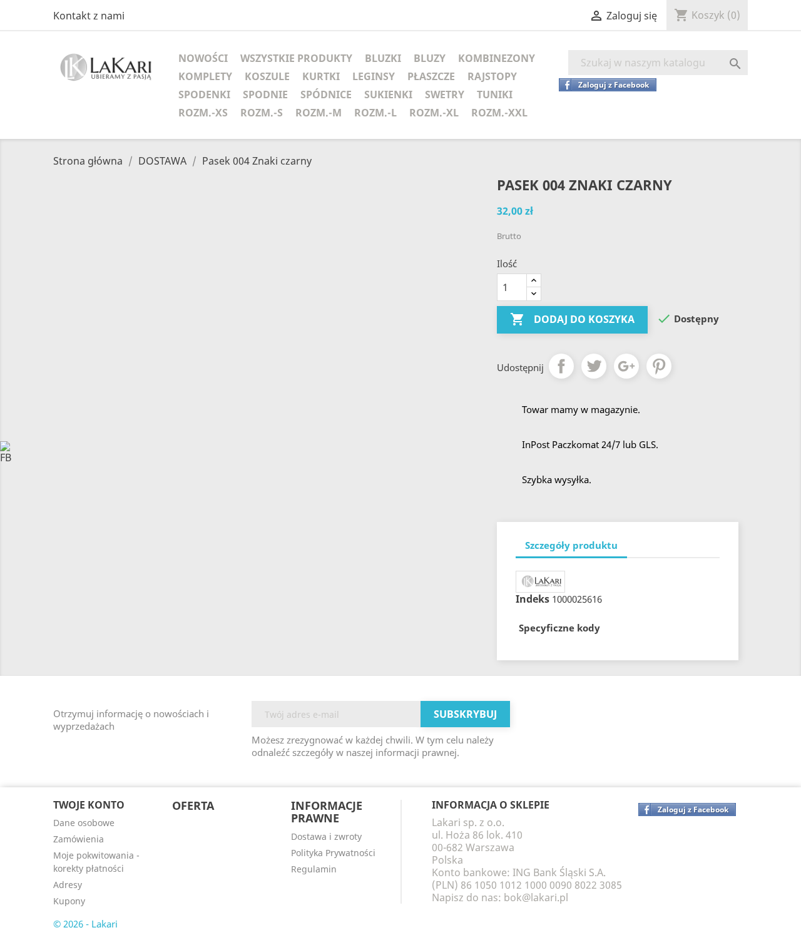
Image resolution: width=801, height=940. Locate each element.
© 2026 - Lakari (85, 923)
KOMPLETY (205, 76)
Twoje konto (89, 805)
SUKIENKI (388, 94)
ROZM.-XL (434, 113)
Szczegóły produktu (571, 545)
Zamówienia (78, 839)
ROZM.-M (318, 113)
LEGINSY (373, 76)
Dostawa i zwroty (326, 836)
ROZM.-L (375, 113)
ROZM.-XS (203, 113)
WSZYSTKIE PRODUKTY (296, 58)
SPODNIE (265, 94)
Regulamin (314, 869)
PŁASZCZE (431, 76)
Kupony (69, 901)
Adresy (67, 885)
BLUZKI (383, 58)
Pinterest (658, 366)
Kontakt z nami (89, 16)
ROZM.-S (261, 113)
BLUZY (430, 58)
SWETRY (444, 94)
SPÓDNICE (326, 94)
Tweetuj (593, 366)
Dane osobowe (84, 823)
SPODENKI (204, 94)
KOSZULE (267, 76)
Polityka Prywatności (333, 853)
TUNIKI (495, 94)
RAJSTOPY (492, 76)
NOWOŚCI (203, 58)
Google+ (626, 366)
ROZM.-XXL (499, 113)
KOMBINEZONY (496, 58)
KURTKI (321, 76)
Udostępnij (561, 366)
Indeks (532, 599)
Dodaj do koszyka (572, 319)
